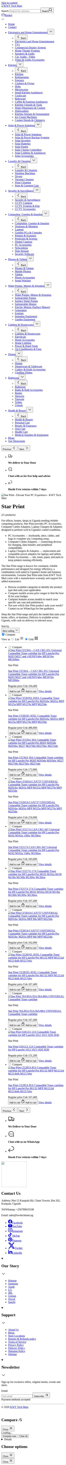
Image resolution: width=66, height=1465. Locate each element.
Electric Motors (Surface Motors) (32, 307)
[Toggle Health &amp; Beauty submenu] (29, 410)
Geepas (12, 1296)
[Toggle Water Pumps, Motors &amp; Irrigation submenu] (48, 285)
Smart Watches (23, 280)
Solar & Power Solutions (21, 125)
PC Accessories (23, 244)
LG (10, 1289)
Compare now (9, 1436)
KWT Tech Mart (19, 1407)
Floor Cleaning (23, 182)
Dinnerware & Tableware (28, 366)
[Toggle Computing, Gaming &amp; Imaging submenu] (45, 213)
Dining (12, 354)
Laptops (19, 229)
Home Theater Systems (27, 50)
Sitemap (12, 1354)
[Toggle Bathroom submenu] (22, 377)
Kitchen (12, 65)
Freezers (19, 80)
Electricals (20, 336)
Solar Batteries (22, 143)
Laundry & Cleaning (19, 161)
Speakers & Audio (25, 53)
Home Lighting (23, 343)
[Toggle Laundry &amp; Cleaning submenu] (33, 160)
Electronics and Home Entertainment (27, 32)
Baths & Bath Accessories (29, 390)
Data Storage (22, 251)
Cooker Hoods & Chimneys (30, 120)
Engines (19, 313)
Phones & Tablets (17, 259)
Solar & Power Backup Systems (32, 137)
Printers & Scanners (25, 235)
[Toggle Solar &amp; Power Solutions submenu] (38, 124)
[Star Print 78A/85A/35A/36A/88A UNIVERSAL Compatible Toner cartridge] (36, 971)
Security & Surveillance (21, 190)
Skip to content (9, 2)
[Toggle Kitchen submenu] (20, 64)
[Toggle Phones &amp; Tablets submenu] (30, 258)
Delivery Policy (16, 1348)
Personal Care (22, 422)
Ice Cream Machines (26, 117)
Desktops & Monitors (26, 226)
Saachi (11, 1302)
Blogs (11, 438)
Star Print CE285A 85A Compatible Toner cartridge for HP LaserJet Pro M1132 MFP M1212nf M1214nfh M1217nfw (35, 1088)
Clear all (23, 1436)
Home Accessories (25, 339)
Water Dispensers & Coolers (30, 107)
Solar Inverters (22, 140)
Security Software (24, 254)
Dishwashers (22, 111)
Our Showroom (16, 441)
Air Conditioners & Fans (28, 349)
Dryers (18, 176)
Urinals (19, 405)
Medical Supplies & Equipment (31, 434)
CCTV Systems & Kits (27, 206)
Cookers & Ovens (24, 83)
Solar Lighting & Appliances (30, 152)
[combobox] (25, 11)
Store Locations (16, 1335)
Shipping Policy (16, 1351)
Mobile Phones (23, 271)
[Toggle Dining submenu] (19, 353)
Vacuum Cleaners (24, 179)
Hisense (12, 1280)
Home (11, 24)
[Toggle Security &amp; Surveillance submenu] (37, 190)
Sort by (5, 626)
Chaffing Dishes (23, 372)
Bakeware (20, 98)
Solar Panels (21, 146)
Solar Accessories (24, 155)
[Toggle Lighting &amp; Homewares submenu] (37, 324)
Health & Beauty (17, 410)
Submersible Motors (25, 304)
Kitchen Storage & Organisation (32, 114)
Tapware (19, 399)
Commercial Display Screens (30, 47)
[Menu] (2, 19)
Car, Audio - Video (25, 56)
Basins (18, 393)
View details (45, 1102)
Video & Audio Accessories (30, 59)
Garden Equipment (25, 319)
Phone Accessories (25, 277)
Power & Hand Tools (26, 346)
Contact (12, 27)
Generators (21, 310)
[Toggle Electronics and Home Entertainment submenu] (50, 31)
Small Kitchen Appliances (29, 92)
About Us (13, 1329)
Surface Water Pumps (26, 301)
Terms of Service (17, 1341)
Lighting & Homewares (21, 324)
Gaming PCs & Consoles (28, 232)
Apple (11, 1286)
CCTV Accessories (25, 209)
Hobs (18, 86)
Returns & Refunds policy (22, 1338)
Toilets (18, 402)
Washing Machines (25, 173)
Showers (19, 396)
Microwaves (21, 89)
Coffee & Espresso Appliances (31, 101)
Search (5, 11)
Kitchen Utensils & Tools (28, 104)
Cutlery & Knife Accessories (30, 369)
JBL (10, 1292)
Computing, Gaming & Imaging (25, 214)
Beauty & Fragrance (26, 425)
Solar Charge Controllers (28, 149)
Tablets (19, 274)
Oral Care (20, 428)
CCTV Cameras (23, 202)
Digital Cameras (23, 241)
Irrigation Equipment (26, 316)
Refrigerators (22, 77)
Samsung (13, 1283)
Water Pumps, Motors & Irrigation (26, 285)
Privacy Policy (16, 1345)
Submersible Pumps (25, 298)
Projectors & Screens (26, 238)
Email (4, 1390)
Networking (21, 247)
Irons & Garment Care (27, 185)
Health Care (21, 431)
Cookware (20, 95)
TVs (17, 44)
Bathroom (13, 377)
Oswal (11, 1299)
